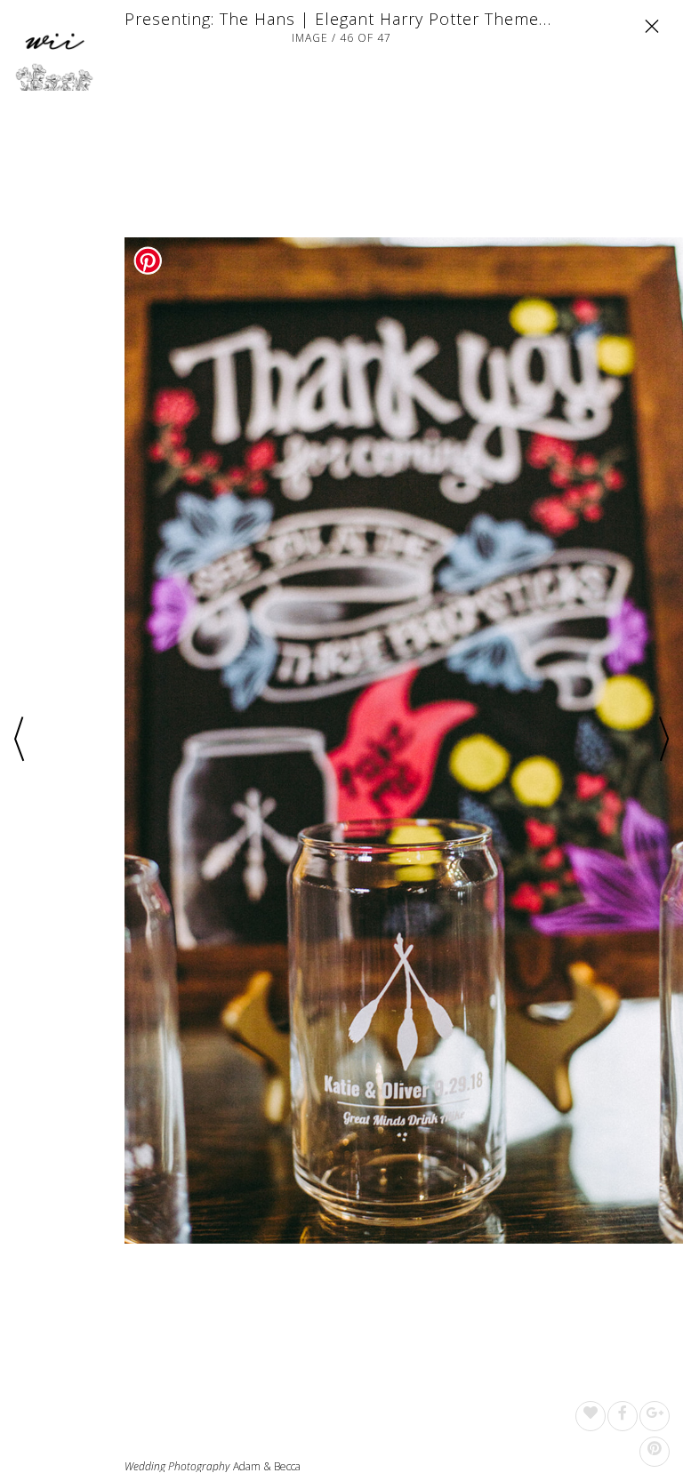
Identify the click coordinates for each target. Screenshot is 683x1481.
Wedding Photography (177, 1466)
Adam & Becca (267, 1466)
